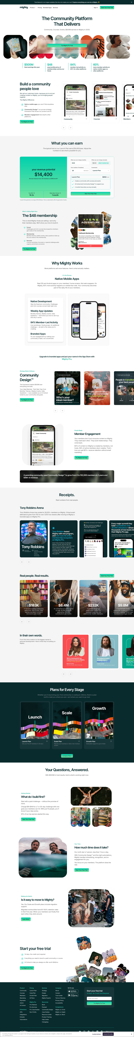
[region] (67, 1034)
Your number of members (77, 167)
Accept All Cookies (108, 1034)
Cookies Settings (96, 1034)
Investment (94, 167)
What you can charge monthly (78, 160)
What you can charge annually (99, 160)
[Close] (131, 1034)
